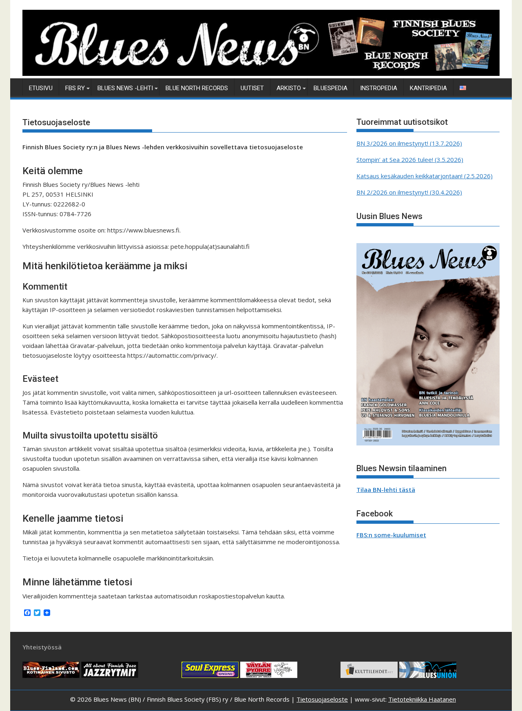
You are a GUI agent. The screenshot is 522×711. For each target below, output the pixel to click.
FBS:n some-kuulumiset (391, 535)
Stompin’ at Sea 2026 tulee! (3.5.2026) (409, 159)
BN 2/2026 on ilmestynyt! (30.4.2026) (409, 192)
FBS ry (75, 88)
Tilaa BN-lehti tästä (385, 489)
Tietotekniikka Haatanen (422, 699)
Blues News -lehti (125, 88)
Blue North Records (197, 88)
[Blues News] (261, 73)
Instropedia (378, 88)
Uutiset (252, 88)
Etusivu (41, 88)
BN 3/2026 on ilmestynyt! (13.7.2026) (409, 143)
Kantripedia (428, 88)
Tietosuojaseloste (322, 699)
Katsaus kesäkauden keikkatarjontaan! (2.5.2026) (424, 176)
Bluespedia (330, 88)
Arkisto (288, 88)
